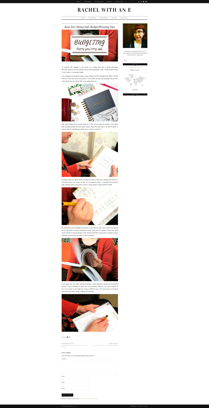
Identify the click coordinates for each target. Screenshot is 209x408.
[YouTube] (143, 1)
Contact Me (119, 1)
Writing (109, 1)
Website (63, 388)
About (79, 1)
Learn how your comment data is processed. (88, 398)
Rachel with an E (104, 10)
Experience (87, 1)
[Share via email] (67, 337)
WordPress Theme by (139, 406)
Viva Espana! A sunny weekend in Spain (105, 344)
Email (63, 382)
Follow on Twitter (136, 70)
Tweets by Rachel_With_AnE (135, 67)
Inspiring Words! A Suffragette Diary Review (74, 345)
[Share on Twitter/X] (70, 337)
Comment (64, 358)
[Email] (146, 1)
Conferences (99, 1)
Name (63, 376)
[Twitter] (139, 1)
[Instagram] (141, 1)
